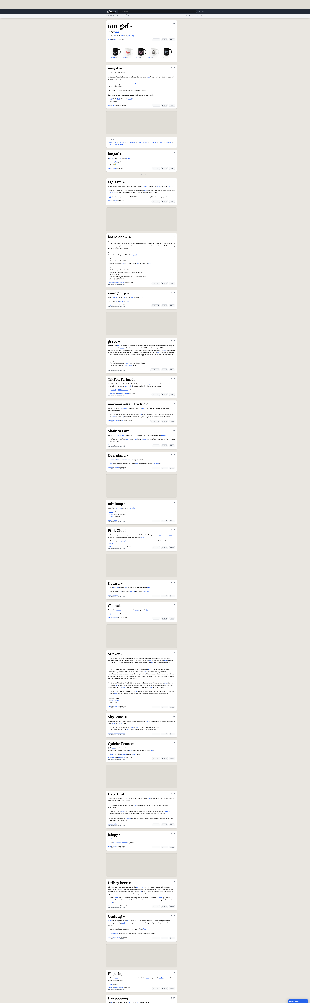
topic (119, 460)
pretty (123, 541)
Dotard (109, 595)
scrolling (147, 384)
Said (130, 386)
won (122, 36)
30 (112, 902)
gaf (114, 36)
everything (132, 508)
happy (127, 541)
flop (147, 610)
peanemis (124, 754)
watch (170, 186)
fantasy (125, 798)
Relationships (139, 16)
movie (133, 754)
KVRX (122, 420)
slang (118, 346)
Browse (119, 16)
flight (131, 727)
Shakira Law (111, 445)
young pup (110, 305)
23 (128, 301)
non (128, 921)
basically (111, 158)
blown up (132, 592)
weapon (118, 610)
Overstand (110, 467)
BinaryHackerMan (119, 282)
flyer (147, 721)
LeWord (115, 520)
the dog (117, 305)
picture (116, 978)
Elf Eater (117, 467)
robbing (156, 464)
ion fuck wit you (142, 142)
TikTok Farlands (111, 393)
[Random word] (195, 12)
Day (123, 417)
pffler (115, 824)
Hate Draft (110, 824)
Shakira (145, 439)
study (166, 683)
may (150, 660)
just (117, 301)
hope (112, 934)
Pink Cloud (110, 547)
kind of (144, 408)
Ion (115, 142)
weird (126, 386)
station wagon (123, 408)
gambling (130, 36)
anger (149, 798)
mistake (164, 435)
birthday (111, 192)
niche (113, 748)
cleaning (160, 898)
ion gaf (109, 40)
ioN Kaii (161, 142)
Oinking (109, 937)
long (126, 588)
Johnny (116, 934)
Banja (115, 200)
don (121, 158)
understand (113, 460)
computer (146, 246)
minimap (110, 520)
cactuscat (115, 369)
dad (149, 77)
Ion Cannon (153, 142)
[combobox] (157, 11)
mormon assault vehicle (113, 420)
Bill (110, 197)
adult (124, 297)
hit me (117, 614)
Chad (123, 811)
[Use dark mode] (202, 11)
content (145, 186)
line (141, 415)
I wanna (112, 162)
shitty (110, 839)
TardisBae (115, 617)
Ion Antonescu (118, 145)
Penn (115, 694)
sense (148, 588)
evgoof (114, 40)
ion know (168, 142)
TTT (136, 691)
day (137, 887)
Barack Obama (114, 700)
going (120, 592)
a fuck (117, 32)
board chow (111, 282)
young (121, 301)
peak (152, 750)
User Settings (200, 16)
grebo (109, 369)
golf (122, 889)
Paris (136, 727)
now (126, 365)
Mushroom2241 (121, 757)
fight (116, 162)
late (132, 297)
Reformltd (117, 445)
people (135, 255)
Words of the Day (110, 16)
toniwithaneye (118, 547)
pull (114, 843)
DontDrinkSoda (116, 937)
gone (145, 672)
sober (170, 535)
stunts (125, 843)
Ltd (135, 435)
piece (131, 750)
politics (123, 688)
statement (126, 460)
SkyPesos (110, 733)
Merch (172, 40)
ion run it (121, 142)
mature (158, 186)
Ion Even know (131, 142)
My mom (111, 614)
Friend (111, 512)
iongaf (109, 105)
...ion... (110, 145)
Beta (149, 670)
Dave (116, 898)
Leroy (111, 464)
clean (122, 263)
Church (114, 417)
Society (130, 16)
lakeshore (117, 906)
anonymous (115, 595)
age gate (110, 200)
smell (130, 99)
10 (112, 984)
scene (122, 348)
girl (111, 99)
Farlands (125, 390)
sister (136, 464)
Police (110, 921)
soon (164, 350)
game (145, 190)
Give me (111, 754)
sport (135, 805)
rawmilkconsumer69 (119, 987)
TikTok (120, 390)
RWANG (114, 105)
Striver (109, 706)
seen (147, 978)
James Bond (119, 843)
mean (159, 352)
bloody (130, 365)
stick (149, 263)
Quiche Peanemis (112, 757)
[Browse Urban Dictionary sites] (111, 11)
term (114, 408)
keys (138, 263)
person (115, 297)
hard (120, 723)
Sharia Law (120, 435)
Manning (128, 818)
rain (128, 84)
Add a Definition (190, 16)
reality (142, 537)
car (114, 839)
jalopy (109, 846)
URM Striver (116, 706)
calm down (146, 592)
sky (136, 84)
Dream (151, 688)
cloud (111, 543)
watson (114, 846)
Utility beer (110, 906)
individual (116, 588)
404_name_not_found (119, 733)
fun (116, 685)
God (126, 363)
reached (113, 390)
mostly (117, 508)
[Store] (199, 11)
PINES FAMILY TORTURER (123, 393)
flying (137, 610)
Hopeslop (110, 987)
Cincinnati (167, 811)
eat (156, 246)
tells (120, 508)
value (113, 723)
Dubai (135, 439)
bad (118, 99)
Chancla (110, 617)
